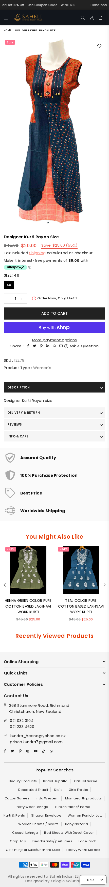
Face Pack (87, 841)
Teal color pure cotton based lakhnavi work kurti (81, 606)
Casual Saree (86, 781)
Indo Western (47, 798)
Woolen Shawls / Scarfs (38, 824)
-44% (10, 549)
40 (9, 284)
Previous (4, 585)
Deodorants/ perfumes (52, 841)
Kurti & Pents (14, 815)
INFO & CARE (18, 436)
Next (104, 585)
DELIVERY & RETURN (24, 412)
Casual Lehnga (25, 832)
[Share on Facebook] (28, 346)
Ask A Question (83, 346)
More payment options (54, 340)
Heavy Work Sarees (83, 849)
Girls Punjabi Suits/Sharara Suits (33, 849)
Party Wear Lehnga (32, 806)
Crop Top (18, 841)
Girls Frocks (78, 789)
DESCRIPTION (19, 387)
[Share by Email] (61, 346)
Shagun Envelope (46, 815)
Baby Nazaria (76, 824)
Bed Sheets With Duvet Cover (69, 832)
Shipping (37, 252)
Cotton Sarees (17, 798)
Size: (11, 275)
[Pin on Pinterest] (41, 346)
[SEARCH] (83, 17)
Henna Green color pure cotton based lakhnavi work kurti (28, 606)
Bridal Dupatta (55, 781)
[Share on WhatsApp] (54, 346)
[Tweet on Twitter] (34, 346)
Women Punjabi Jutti (85, 815)
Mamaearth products (83, 798)
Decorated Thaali (33, 789)
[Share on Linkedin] (48, 346)
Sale (10, 42)
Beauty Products (23, 781)
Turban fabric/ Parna (72, 806)
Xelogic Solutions (66, 880)
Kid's (58, 789)
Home (7, 30)
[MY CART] (100, 17)
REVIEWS (15, 424)
